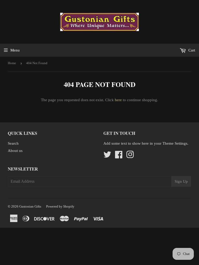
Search (13, 143)
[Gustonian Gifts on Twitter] (107, 156)
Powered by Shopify (60, 206)
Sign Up (181, 181)
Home (12, 63)
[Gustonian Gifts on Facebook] (119, 156)
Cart (191, 50)
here (118, 100)
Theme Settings (174, 143)
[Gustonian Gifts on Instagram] (130, 156)
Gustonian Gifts (30, 206)
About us (15, 151)
